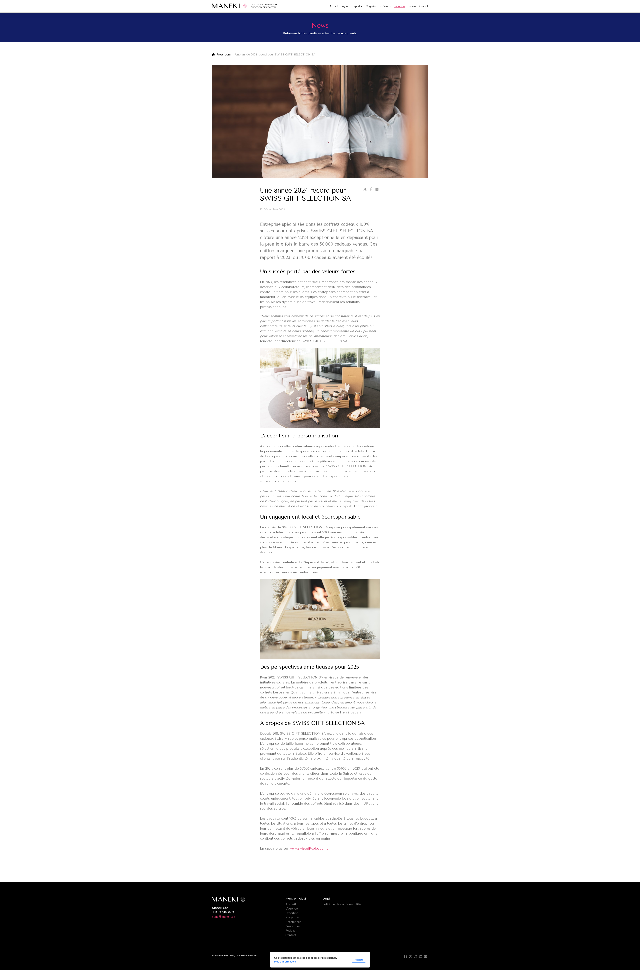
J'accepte (358, 959)
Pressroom (223, 54)
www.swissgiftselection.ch (310, 848)
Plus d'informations (285, 961)
